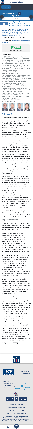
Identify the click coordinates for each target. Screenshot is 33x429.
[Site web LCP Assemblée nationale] (16, 372)
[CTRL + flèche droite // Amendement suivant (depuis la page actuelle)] (31, 17)
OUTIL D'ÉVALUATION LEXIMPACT (16, 413)
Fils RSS (17, 419)
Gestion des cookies (25, 419)
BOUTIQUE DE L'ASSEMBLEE (16, 404)
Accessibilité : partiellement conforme (21, 417)
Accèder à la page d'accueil (2, 2)
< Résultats (6, 7)
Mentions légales (7, 417)
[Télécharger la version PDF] (19, 13)
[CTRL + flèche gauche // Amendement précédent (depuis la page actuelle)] (2, 17)
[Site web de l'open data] (16, 384)
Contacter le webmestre (9, 419)
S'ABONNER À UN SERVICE (16, 410)
